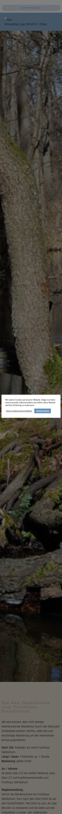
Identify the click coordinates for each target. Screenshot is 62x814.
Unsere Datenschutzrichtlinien (19, 411)
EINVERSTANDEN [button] (42, 410)
